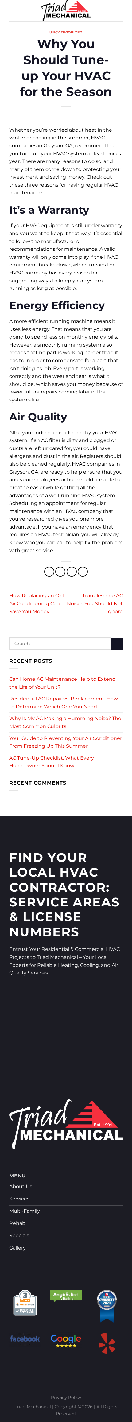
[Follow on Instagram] (32, 1263)
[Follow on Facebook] (17, 1263)
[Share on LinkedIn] (83, 572)
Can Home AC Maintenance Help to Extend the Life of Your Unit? (62, 683)
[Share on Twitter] (60, 572)
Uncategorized (65, 32)
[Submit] (117, 644)
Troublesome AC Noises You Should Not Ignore (95, 603)
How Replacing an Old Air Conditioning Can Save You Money (36, 603)
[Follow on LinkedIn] (63, 1263)
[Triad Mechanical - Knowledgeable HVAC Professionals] (66, 10)
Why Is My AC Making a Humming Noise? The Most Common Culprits (65, 722)
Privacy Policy (66, 1397)
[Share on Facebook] (49, 572)
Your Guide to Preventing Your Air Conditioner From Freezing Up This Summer (65, 742)
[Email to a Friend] (72, 572)
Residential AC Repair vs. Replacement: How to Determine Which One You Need (63, 703)
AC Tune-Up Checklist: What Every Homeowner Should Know (51, 762)
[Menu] (13, 10)
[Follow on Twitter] (48, 1263)
